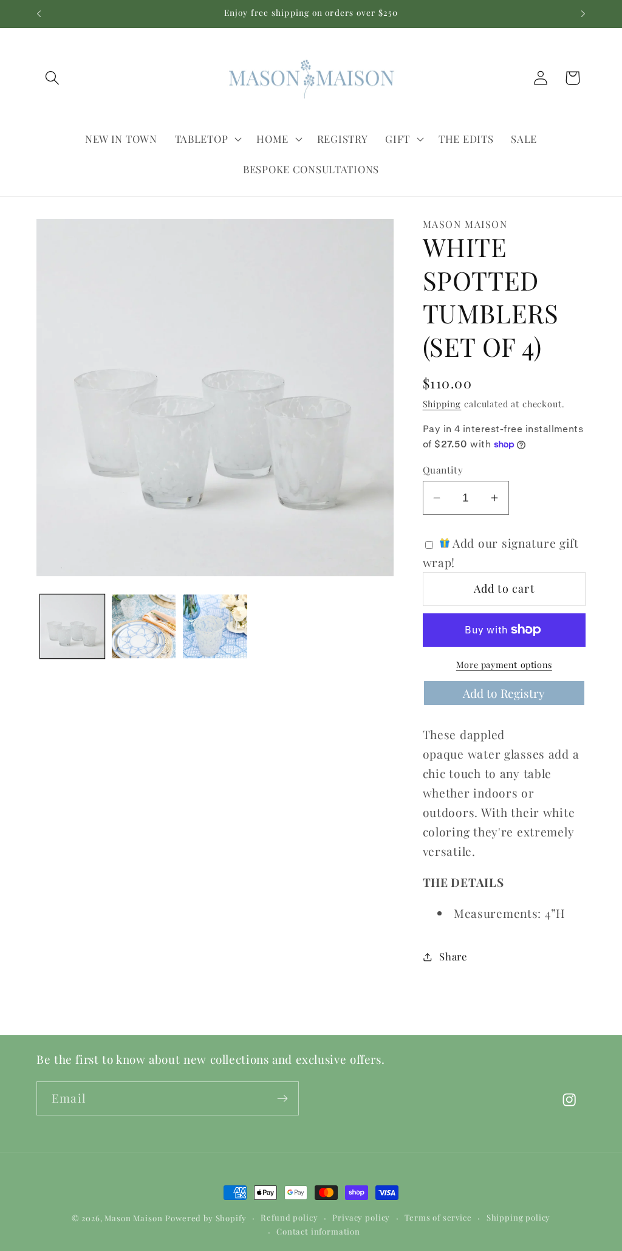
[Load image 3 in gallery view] (215, 626)
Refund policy (289, 1217)
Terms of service (438, 1217)
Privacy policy (361, 1217)
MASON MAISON (465, 224)
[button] (52, 78)
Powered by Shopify (205, 1218)
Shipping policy (519, 1217)
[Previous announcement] (39, 14)
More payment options (504, 664)
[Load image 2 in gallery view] (144, 626)
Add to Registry (504, 693)
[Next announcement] (583, 14)
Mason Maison (133, 1218)
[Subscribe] (282, 1098)
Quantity (443, 469)
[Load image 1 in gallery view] (72, 626)
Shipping (442, 404)
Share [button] (453, 956)
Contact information (318, 1231)
